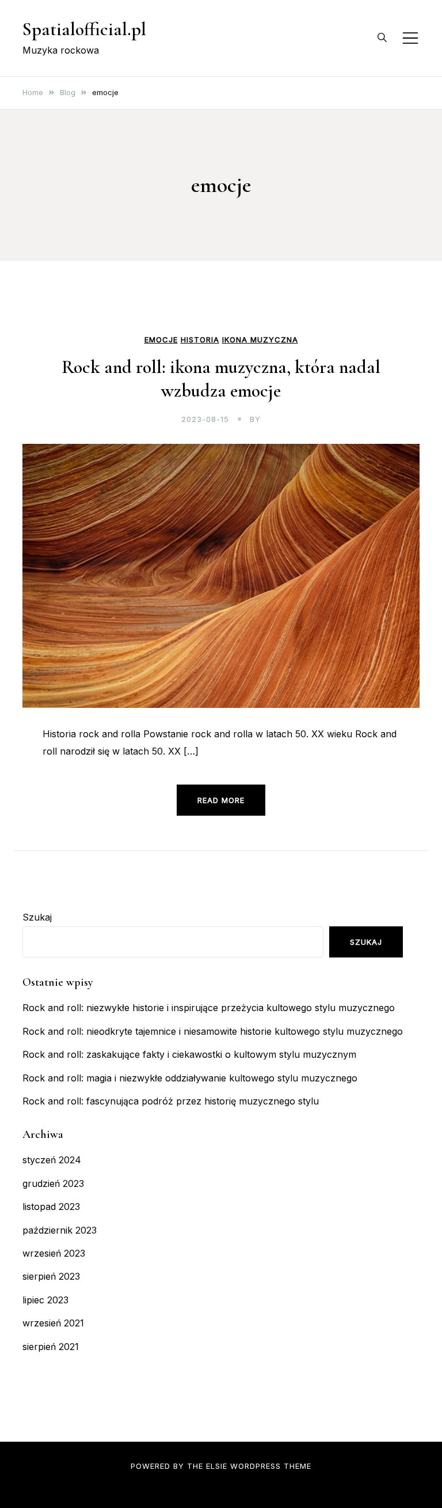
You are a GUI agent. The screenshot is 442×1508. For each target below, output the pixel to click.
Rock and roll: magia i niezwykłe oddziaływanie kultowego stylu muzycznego (189, 1078)
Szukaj (37, 917)
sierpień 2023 (51, 1276)
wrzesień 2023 (53, 1253)
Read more (221, 800)
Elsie (216, 1466)
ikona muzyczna (260, 340)
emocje (161, 340)
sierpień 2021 (50, 1346)
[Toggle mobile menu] (410, 38)
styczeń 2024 (51, 1160)
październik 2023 (59, 1230)
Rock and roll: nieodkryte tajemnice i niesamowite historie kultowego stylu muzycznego (212, 1031)
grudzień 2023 (53, 1183)
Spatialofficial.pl (84, 29)
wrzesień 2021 (53, 1323)
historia (200, 340)
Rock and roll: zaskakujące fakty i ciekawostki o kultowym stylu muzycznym (189, 1054)
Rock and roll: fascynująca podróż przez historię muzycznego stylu (170, 1101)
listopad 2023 (51, 1206)
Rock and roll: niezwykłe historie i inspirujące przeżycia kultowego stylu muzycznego (208, 1007)
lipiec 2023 (45, 1300)
